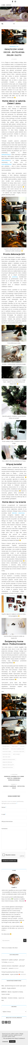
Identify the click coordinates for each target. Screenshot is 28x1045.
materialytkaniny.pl (6, 164)
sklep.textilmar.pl (6, 160)
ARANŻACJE (13, 46)
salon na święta (16, 754)
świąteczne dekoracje (7, 762)
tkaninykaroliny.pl (6, 154)
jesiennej (14, 277)
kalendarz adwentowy (18, 513)
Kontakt (8, 5)
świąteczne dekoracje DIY (8, 764)
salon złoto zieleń (6, 756)
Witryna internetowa (7, 821)
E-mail (4, 814)
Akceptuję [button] (12, 1041)
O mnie (3, 5)
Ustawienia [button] (5, 1041)
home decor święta (7, 751)
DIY (17, 46)
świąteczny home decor (8, 767)
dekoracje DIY (6, 749)
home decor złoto (6, 754)
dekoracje (22, 746)
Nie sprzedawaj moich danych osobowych (14, 1038)
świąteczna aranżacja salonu (9, 759)
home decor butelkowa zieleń (17, 749)
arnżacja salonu (6, 746)
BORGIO (4, 992)
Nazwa (4, 807)
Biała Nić (14, 12)
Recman (4, 998)
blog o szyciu (15, 746)
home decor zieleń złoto (18, 751)
